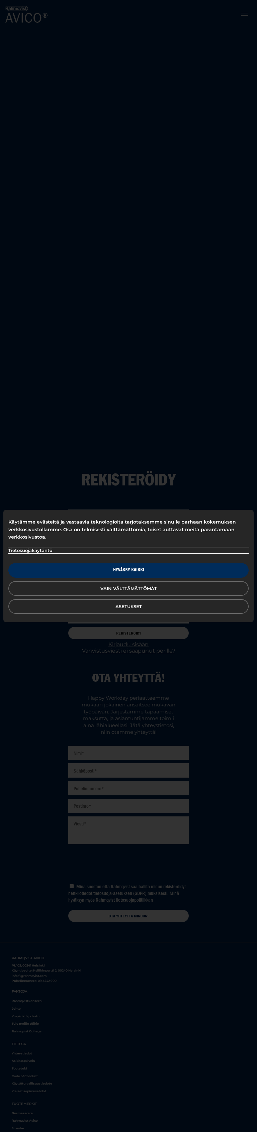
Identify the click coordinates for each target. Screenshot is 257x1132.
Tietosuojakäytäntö (30, 550)
